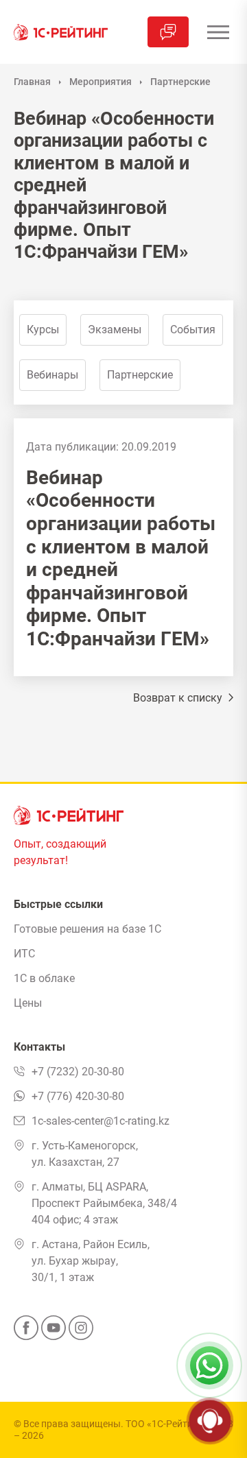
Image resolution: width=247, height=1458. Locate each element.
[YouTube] (53, 1331)
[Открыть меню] (217, 31)
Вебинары (52, 374)
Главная (32, 81)
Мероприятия (100, 81)
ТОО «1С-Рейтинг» (166, 1423)
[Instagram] (81, 1331)
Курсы (43, 329)
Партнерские (180, 81)
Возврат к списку (179, 697)
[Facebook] (26, 1331)
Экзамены (114, 329)
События (192, 329)
